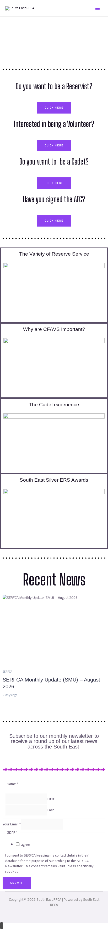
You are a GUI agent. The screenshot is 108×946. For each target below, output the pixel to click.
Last (50, 810)
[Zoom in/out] (8, 932)
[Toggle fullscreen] (24, 932)
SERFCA (7, 671)
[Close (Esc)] (57, 932)
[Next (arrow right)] (24, 941)
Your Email (12, 824)
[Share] (41, 932)
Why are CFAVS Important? (54, 329)
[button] (54, 291)
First (50, 798)
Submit (16, 882)
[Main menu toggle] (98, 8)
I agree (24, 844)
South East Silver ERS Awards (54, 480)
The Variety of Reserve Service (54, 254)
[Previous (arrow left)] (8, 941)
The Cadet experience (54, 404)
